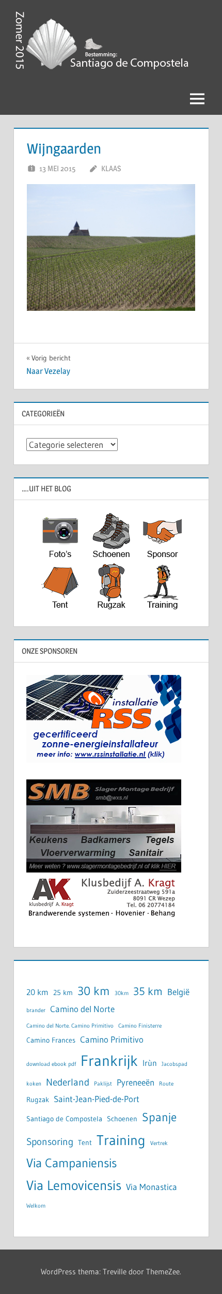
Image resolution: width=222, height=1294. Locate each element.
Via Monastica (151, 1187)
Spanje (159, 1116)
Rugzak (37, 1099)
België (178, 992)
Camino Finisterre (140, 1025)
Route (166, 1083)
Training (121, 1140)
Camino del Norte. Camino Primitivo (70, 1025)
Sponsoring (49, 1142)
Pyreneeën (135, 1082)
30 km (93, 990)
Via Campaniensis (71, 1162)
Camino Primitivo (112, 1039)
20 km (37, 992)
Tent (85, 1142)
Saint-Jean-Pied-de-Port (96, 1099)
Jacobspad (174, 1064)
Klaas (111, 168)
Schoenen (122, 1119)
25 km (63, 992)
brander (35, 1010)
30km (122, 993)
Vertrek (159, 1143)
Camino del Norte (82, 1009)
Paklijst (103, 1083)
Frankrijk (109, 1060)
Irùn (149, 1063)
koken (33, 1083)
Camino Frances (50, 1040)
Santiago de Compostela (64, 1119)
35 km (148, 991)
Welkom (35, 1205)
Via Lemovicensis (73, 1185)
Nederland (67, 1082)
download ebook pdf (51, 1064)
